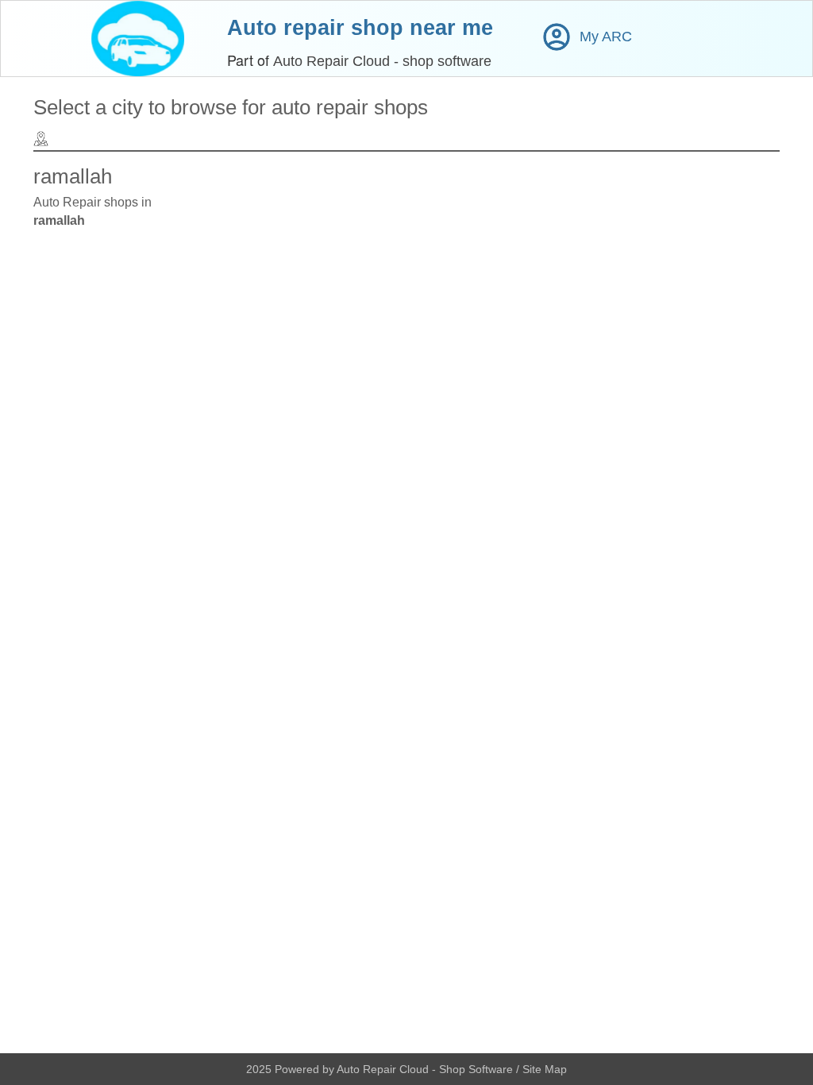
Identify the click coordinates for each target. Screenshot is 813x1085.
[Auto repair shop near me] (137, 38)
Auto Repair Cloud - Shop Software (426, 1069)
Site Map (544, 1069)
